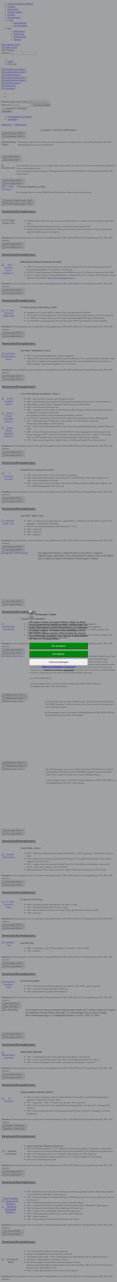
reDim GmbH (68, 670)
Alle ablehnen (58, 654)
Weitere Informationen (52, 666)
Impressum (70, 666)
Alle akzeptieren (58, 646)
